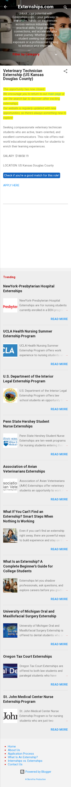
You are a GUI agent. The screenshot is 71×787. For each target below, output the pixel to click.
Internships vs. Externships (25, 761)
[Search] (65, 8)
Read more (59, 319)
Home (12, 746)
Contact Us (15, 764)
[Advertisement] (35, 237)
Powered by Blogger (38, 771)
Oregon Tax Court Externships (27, 656)
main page (54, 94)
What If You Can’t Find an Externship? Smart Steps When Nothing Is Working (28, 516)
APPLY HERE (11, 185)
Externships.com (35, 7)
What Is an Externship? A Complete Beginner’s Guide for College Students (28, 566)
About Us (14, 750)
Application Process (21, 753)
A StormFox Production (35, 779)
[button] (65, 72)
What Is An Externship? (23, 757)
